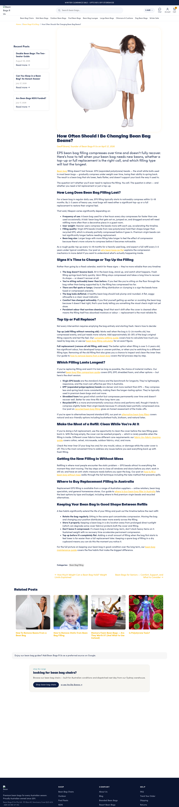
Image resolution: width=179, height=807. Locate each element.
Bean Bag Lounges (90, 18)
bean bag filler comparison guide (83, 372)
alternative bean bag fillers (135, 414)
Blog (101, 796)
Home (18, 24)
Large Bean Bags (107, 18)
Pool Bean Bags (74, 18)
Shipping (144, 800)
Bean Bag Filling (76, 565)
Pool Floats (63, 800)
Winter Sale (154, 18)
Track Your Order (147, 796)
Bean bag (62, 171)
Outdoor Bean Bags (58, 18)
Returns (143, 805)
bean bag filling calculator (99, 341)
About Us (103, 792)
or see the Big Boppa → (71, 685)
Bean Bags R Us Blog (31, 24)
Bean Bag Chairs (27, 18)
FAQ (142, 792)
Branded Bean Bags (108, 800)
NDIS (60, 805)
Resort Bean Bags (107, 805)
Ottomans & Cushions (124, 18)
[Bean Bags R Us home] (8, 10)
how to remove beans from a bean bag (90, 356)
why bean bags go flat (112, 250)
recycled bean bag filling (87, 409)
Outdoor (62, 796)
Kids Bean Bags (42, 18)
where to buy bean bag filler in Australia (135, 491)
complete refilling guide (106, 338)
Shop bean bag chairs (46, 685)
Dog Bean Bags (141, 18)
